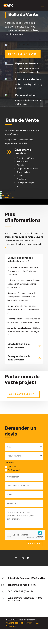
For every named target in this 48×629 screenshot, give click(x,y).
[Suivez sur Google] (33, 558)
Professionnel (14, 470)
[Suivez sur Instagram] (23, 558)
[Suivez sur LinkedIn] (28, 558)
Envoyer (34, 543)
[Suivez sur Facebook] (16, 558)
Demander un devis (22, 54)
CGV (37, 623)
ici (6, 247)
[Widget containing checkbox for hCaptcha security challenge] (24, 535)
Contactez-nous (22, 394)
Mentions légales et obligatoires (19, 623)
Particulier (12, 466)
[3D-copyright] (7, 197)
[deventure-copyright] (5, 192)
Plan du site (11, 626)
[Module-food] (7, 190)
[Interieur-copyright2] (4, 195)
